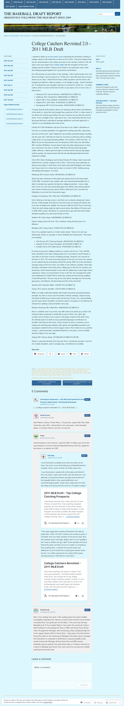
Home (8, 2)
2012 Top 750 (56, 2)
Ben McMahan (60, 369)
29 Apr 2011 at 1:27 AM (47, 404)
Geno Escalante (54, 371)
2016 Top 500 (107, 2)
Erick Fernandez (42, 371)
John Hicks (42, 373)
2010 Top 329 (30, 2)
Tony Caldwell (67, 375)
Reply (87, 399)
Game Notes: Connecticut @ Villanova (46, 383)
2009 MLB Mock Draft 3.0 (14, 114)
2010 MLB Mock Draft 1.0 (14, 119)
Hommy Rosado (66, 371)
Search (117, 14)
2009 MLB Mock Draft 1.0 (14, 109)
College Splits (59, 65)
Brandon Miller (70, 369)
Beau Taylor (50, 369)
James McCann (77, 371)
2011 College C (25, 35)
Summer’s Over (102, 85)
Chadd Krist (81, 369)
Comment (84, 685)
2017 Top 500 (10, 6)
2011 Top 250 (43, 2)
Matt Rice (76, 373)
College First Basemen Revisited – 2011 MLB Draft (77, 383)
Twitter (119, 18)
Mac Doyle (68, 373)
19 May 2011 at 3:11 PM (55, 457)
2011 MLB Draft (14, 35)
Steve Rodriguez (41, 375)
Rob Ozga (37, 378)
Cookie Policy (47, 702)
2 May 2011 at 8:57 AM (47, 417)
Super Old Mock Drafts (26, 6)
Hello (98, 68)
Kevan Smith (60, 373)
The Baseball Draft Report (33, 13)
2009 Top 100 (18, 2)
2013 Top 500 (69, 2)
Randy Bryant (45, 415)
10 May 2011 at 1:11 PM (47, 438)
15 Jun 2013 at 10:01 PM (47, 612)
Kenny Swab (51, 373)
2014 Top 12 (82, 2)
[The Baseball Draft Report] (62, 28)
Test (98, 59)
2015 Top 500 (94, 2)
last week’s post (56, 57)
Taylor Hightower (54, 375)
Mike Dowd (83, 373)
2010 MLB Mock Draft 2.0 (14, 123)
